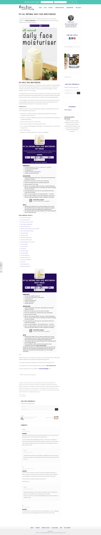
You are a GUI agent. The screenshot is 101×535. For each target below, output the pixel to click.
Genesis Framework (45, 532)
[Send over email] (1, 269)
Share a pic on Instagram (43, 201)
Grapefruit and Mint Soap (25, 266)
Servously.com (60, 532)
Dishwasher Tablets (24, 250)
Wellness (23, 394)
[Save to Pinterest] (1, 267)
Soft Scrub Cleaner (24, 246)
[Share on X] (1, 265)
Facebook (44, 157)
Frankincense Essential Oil (34, 171)
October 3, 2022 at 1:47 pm (28, 488)
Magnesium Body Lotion (25, 257)
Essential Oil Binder (24, 233)
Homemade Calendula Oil (26, 217)
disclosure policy (43, 17)
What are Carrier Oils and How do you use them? (30, 228)
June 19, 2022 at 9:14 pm (28, 452)
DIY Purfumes (23, 248)
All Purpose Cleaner (24, 235)
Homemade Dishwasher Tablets (27, 230)
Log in (64, 532)
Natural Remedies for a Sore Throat (27, 242)
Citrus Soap (23, 261)
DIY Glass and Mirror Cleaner (26, 239)
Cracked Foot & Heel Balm (26, 259)
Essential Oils (24, 396)
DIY (21, 396)
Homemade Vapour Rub (25, 219)
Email (51, 157)
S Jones (25, 450)
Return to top (50, 531)
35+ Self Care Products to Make (27, 222)
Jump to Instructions (35, 25)
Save (33, 157)
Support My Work (67, 77)
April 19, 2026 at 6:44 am (26, 507)
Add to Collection (40, 159)
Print (28, 157)
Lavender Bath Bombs (25, 255)
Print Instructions (45, 25)
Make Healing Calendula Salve (26, 224)
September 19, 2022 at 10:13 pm (27, 468)
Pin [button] (38, 157)
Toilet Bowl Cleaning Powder (26, 237)
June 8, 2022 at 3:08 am (26, 431)
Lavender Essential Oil (33, 173)
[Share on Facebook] (1, 263)
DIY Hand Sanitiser (24, 244)
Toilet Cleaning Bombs (25, 264)
